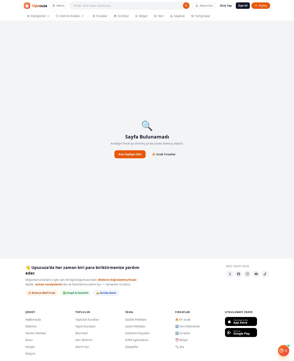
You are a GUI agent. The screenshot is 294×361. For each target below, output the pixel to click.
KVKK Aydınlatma (136, 340)
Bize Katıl (81, 333)
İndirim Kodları (70, 16)
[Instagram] (247, 274)
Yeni (161, 16)
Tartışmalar (202, 16)
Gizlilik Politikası (136, 319)
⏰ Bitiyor (181, 340)
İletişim (30, 353)
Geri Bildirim (83, 340)
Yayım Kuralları (85, 326)
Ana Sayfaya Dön (130, 154)
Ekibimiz (31, 326)
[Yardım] (283, 350)
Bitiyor (143, 16)
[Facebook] (238, 274)
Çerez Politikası (135, 326)
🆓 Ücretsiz (182, 333)
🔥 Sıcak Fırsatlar (164, 154)
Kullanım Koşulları (137, 333)
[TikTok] (265, 274)
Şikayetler (131, 347)
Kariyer (30, 347)
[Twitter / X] (229, 274)
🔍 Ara (179, 347)
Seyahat (179, 16)
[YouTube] (256, 274)
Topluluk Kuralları (87, 319)
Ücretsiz (123, 16)
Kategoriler (38, 16)
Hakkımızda (33, 319)
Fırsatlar (101, 16)
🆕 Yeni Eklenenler (187, 326)
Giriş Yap (226, 5)
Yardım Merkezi (35, 333)
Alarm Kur (206, 5)
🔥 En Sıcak (182, 319)
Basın (29, 340)
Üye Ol (242, 5)
